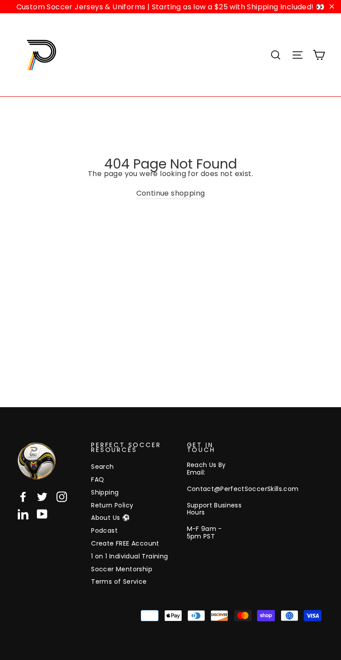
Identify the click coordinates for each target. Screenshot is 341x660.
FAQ (97, 479)
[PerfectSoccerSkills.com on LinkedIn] (23, 514)
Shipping (105, 492)
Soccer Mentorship (121, 569)
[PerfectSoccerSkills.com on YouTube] (42, 514)
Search (102, 466)
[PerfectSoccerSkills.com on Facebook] (23, 496)
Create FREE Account (125, 543)
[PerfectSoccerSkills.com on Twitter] (42, 496)
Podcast (104, 530)
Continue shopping (170, 193)
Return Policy (112, 505)
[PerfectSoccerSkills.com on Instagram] (61, 496)
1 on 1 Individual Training (129, 556)
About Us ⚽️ (110, 517)
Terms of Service (119, 581)
